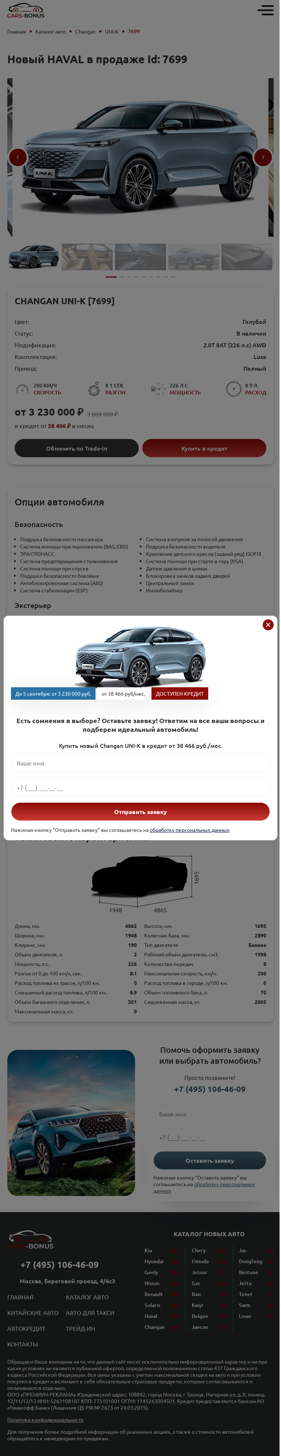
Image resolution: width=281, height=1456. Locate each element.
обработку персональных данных (189, 829)
